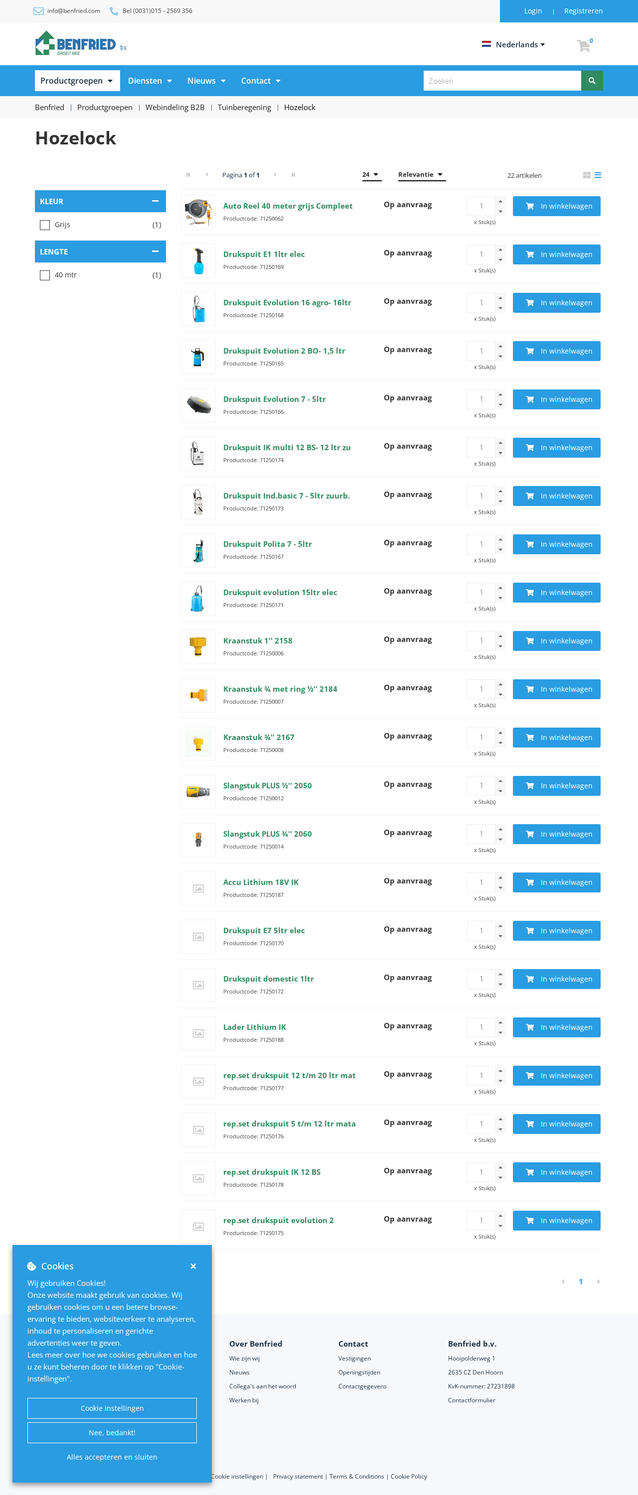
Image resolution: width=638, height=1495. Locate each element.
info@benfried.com (73, 10)
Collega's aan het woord (262, 1386)
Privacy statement (298, 1476)
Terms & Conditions (356, 1476)
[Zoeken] (592, 81)
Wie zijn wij (244, 1358)
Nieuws (201, 80)
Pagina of (241, 174)
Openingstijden (359, 1372)
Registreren (583, 10)
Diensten (145, 80)
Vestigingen (354, 1358)
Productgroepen (71, 80)
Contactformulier (471, 1400)
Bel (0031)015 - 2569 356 (157, 10)
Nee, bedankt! (112, 1432)
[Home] (83, 43)
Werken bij (244, 1400)
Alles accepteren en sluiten (112, 1457)
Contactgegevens (362, 1386)
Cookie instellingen (112, 1408)
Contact (256, 80)
